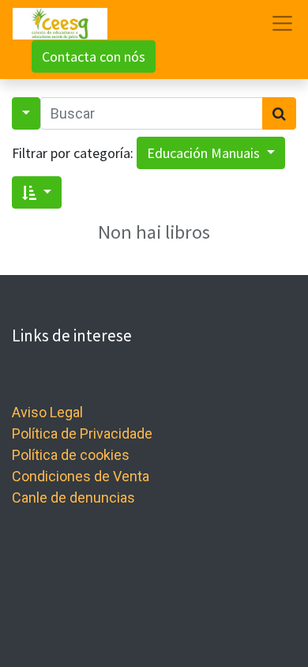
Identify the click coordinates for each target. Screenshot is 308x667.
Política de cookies (71, 455)
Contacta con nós (93, 56)
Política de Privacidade (82, 433)
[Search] (279, 113)
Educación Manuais (205, 153)
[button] (37, 192)
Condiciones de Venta (80, 476)
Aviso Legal (47, 412)
